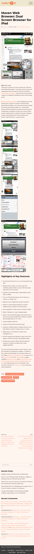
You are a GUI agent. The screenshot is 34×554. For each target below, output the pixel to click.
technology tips (12, 359)
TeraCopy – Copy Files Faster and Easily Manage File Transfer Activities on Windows (16, 512)
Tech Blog (10, 550)
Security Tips (21, 552)
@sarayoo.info (12, 355)
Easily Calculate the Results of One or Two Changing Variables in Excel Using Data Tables (17, 529)
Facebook (7, 357)
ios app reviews (6, 377)
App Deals (12, 552)
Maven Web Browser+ (8, 93)
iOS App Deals (19, 361)
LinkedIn (19, 357)
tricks (21, 359)
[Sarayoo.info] (8, 3)
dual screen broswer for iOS (14, 374)
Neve (3, 547)
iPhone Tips (29, 550)
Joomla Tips (19, 550)
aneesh (5, 27)
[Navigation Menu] (31, 3)
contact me (18, 365)
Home (3, 550)
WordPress (17, 547)
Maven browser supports (9, 101)
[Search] (31, 465)
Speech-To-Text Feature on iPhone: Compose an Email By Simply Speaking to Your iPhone (16, 536)
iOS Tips (16, 377)
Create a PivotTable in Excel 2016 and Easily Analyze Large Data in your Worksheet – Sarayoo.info (14, 525)
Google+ (21, 355)
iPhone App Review (23, 27)
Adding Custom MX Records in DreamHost (14, 474)
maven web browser (8, 380)
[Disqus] (17, 408)
